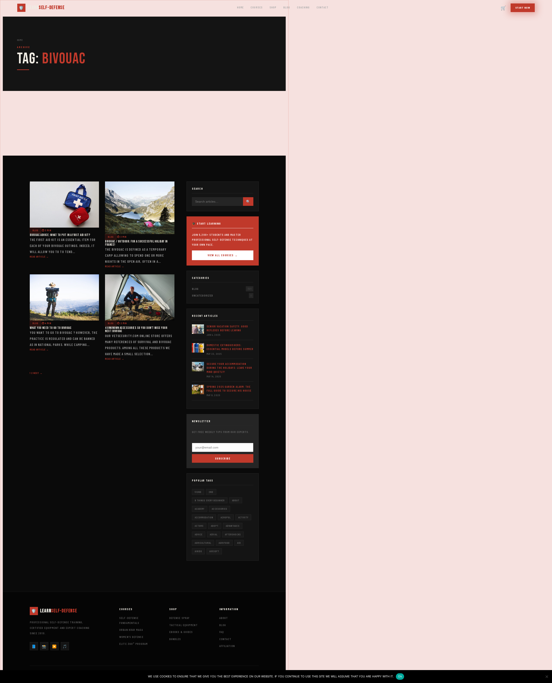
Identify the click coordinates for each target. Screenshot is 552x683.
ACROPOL (226, 517)
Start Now (522, 7)
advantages (233, 525)
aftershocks (233, 534)
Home (240, 7)
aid (239, 542)
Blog (286, 7)
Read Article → (39, 256)
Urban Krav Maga (131, 629)
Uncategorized (202, 295)
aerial (214, 534)
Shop (273, 7)
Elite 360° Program (133, 643)
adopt (214, 525)
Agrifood (224, 542)
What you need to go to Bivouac (50, 328)
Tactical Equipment (183, 625)
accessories (219, 508)
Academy (200, 508)
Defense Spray (179, 618)
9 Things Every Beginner (210, 500)
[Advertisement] (144, 123)
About (223, 618)
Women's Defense (131, 637)
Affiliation (227, 646)
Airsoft (214, 551)
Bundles (175, 639)
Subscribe (223, 458)
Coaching (303, 7)
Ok (400, 676)
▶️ (54, 646)
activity (243, 517)
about (235, 500)
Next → (37, 373)
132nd (198, 492)
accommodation (204, 517)
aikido (198, 551)
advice (199, 534)
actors (199, 525)
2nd (211, 492)
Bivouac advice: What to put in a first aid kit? (60, 235)
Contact (322, 7)
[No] (546, 676)
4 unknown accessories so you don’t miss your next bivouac (136, 329)
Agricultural (203, 542)
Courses (256, 7)
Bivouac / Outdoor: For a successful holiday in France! (136, 243)
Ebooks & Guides (181, 632)
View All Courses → (223, 255)
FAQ (221, 632)
